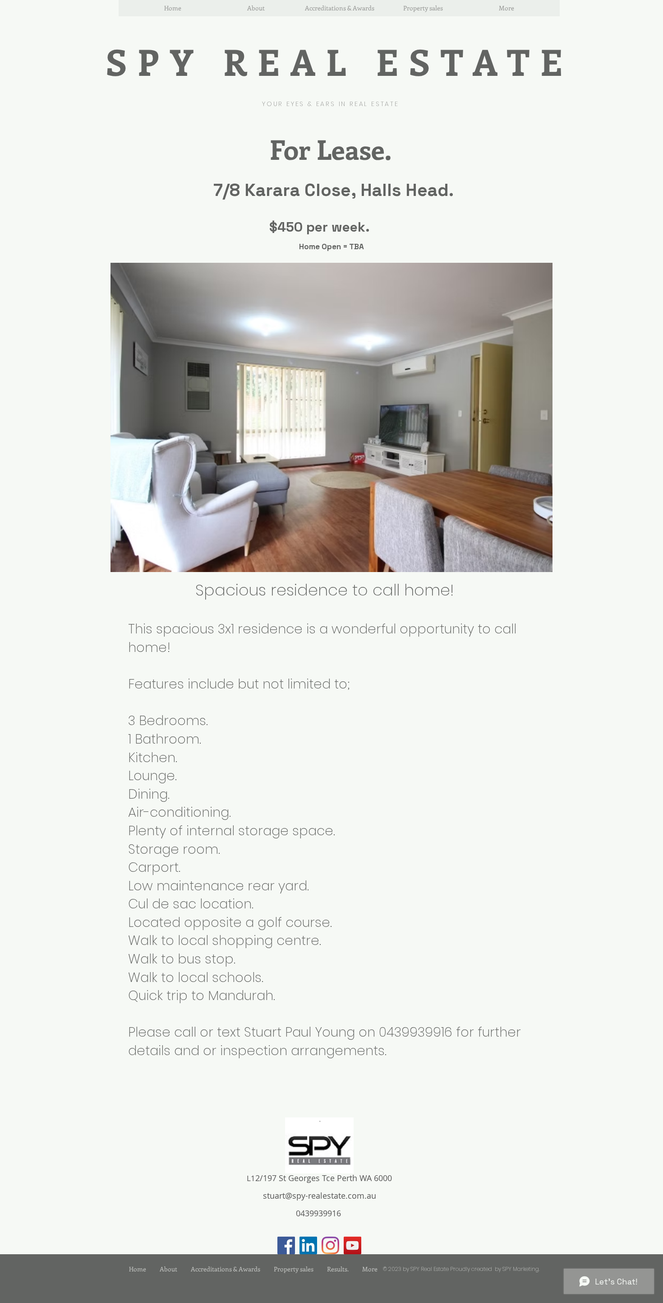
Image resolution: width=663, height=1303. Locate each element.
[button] (331, 417)
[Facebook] (286, 1245)
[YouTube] (352, 1245)
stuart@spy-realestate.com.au (319, 1195)
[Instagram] (330, 1245)
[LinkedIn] (308, 1245)
